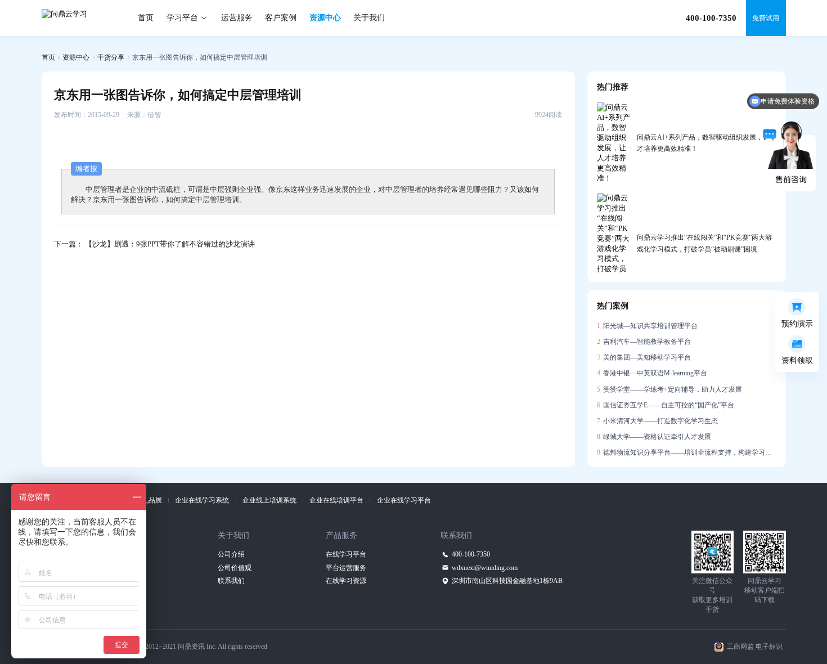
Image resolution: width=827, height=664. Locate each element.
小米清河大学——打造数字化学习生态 (657, 421)
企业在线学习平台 (404, 500)
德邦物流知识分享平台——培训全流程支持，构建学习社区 (686, 452)
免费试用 (765, 18)
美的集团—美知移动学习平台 (644, 357)
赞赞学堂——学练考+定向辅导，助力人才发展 (670, 389)
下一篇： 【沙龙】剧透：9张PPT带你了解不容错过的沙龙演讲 (154, 244)
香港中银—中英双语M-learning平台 (652, 373)
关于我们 (369, 18)
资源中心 (325, 18)
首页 (146, 18)
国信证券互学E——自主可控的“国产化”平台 (666, 405)
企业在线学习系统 (202, 500)
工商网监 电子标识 (755, 646)
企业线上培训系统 (269, 500)
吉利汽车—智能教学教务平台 (644, 342)
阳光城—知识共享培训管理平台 (647, 326)
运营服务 (237, 18)
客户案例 (280, 18)
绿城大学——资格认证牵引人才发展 (654, 437)
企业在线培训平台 (336, 500)
